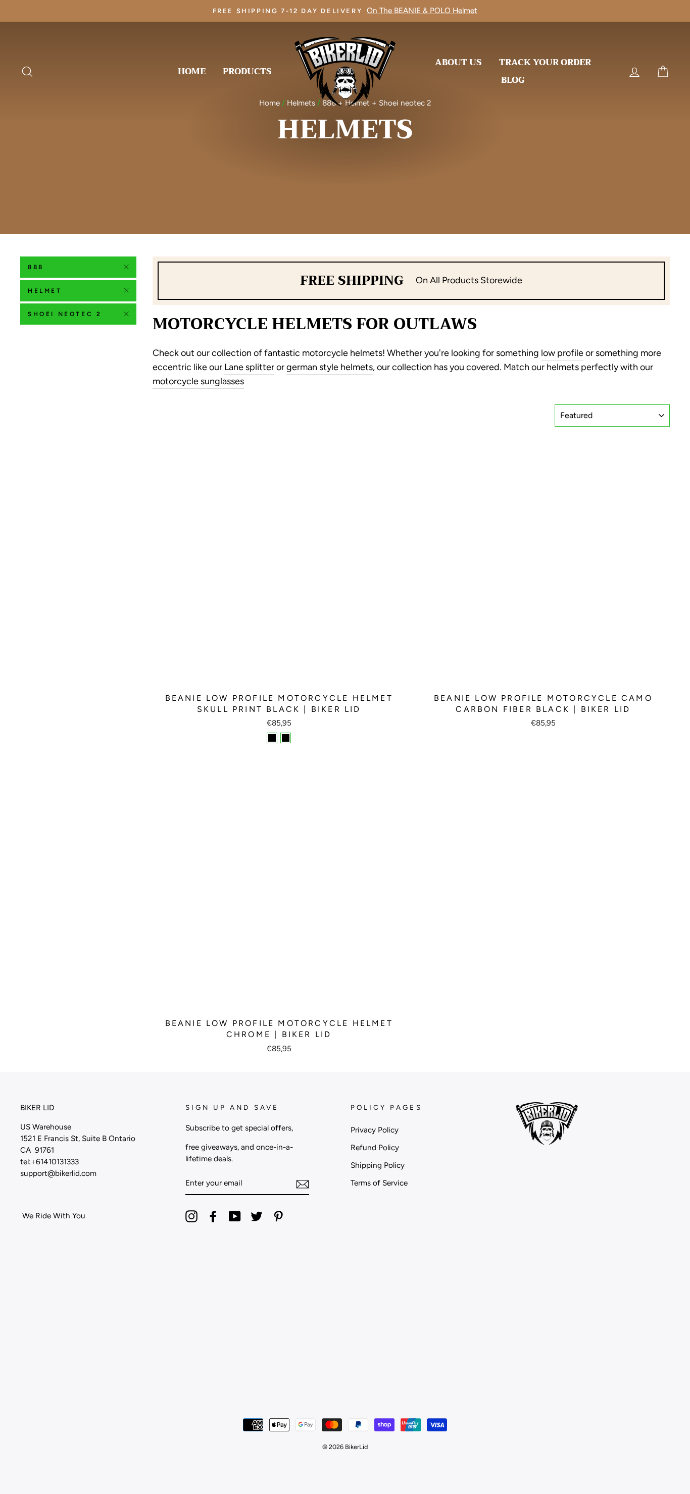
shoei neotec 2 (65, 314)
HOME (192, 71)
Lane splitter (249, 367)
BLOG (513, 80)
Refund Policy (375, 1147)
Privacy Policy (375, 1130)
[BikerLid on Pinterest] (278, 1216)
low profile (562, 352)
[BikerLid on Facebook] (213, 1216)
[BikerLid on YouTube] (235, 1216)
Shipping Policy (378, 1165)
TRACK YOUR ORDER (545, 62)
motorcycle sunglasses (198, 381)
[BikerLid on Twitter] (257, 1216)
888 (36, 267)
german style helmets (329, 367)
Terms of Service (379, 1183)
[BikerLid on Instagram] (191, 1216)
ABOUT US (458, 62)
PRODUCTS (247, 71)
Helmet (45, 290)
